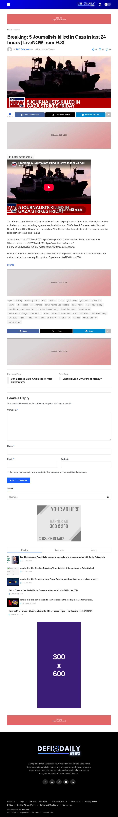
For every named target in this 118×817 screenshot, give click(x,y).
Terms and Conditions (49, 804)
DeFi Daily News (23, 49)
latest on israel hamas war (64, 313)
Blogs (21, 801)
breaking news (32, 300)
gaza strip (84, 300)
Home (9, 29)
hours (11, 304)
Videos (17, 29)
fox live (52, 300)
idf (18, 304)
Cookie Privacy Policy (26, 804)
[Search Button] (108, 497)
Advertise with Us (59, 801)
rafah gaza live (90, 317)
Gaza (61, 300)
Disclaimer (75, 801)
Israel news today (94, 304)
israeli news (84, 309)
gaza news (72, 300)
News (22, 317)
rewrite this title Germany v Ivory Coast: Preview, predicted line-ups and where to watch (59, 579)
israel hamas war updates (57, 304)
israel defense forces (32, 304)
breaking (18, 300)
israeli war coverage (18, 313)
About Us (11, 801)
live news (84, 313)
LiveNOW (13, 317)
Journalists (36, 313)
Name (11, 445)
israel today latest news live (21, 309)
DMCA (10, 804)
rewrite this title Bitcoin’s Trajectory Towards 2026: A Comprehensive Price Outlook (57, 568)
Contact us (67, 804)
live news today (99, 313)
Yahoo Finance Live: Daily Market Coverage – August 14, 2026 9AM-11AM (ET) (43, 590)
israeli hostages (68, 309)
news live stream (48, 317)
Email (11, 459)
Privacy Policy (91, 801)
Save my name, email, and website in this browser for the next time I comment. (48, 471)
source (10, 264)
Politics (76, 317)
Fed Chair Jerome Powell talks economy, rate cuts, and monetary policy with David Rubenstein (62, 557)
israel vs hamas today (48, 309)
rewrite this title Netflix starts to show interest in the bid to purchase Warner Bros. (56, 599)
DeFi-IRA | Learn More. (38, 801)
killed (46, 313)
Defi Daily (25, 809)
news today (64, 317)
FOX (44, 300)
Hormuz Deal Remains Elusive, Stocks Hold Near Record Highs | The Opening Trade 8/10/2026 (50, 610)
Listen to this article (22, 157)
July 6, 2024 (40, 49)
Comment (13, 409)
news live (33, 317)
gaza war (97, 300)
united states (14, 322)
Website (65, 459)
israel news (77, 304)
